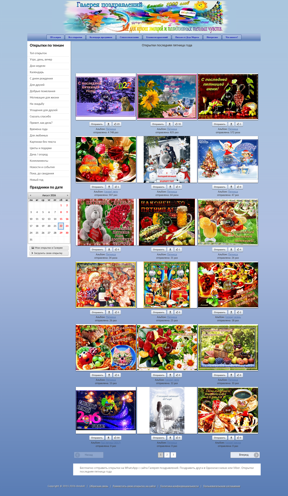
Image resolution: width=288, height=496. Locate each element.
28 (55, 233)
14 (55, 219)
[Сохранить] (108, 124)
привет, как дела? (41, 123)
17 (31, 226)
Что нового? (232, 37)
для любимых (39, 135)
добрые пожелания (42, 91)
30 (67, 233)
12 (43, 219)
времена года (39, 129)
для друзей (37, 85)
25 (37, 233)
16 (67, 219)
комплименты (39, 161)
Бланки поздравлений (157, 37)
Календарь (37, 72)
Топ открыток (38, 53)
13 (49, 219)
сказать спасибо (40, 116)
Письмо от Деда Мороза (187, 37)
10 (31, 219)
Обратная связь (99, 486)
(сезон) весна (233, 443)
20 (49, 226)
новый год (36, 180)
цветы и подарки (41, 148)
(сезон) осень (233, 317)
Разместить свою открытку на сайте (134, 486)
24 (31, 233)
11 (37, 219)
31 (31, 240)
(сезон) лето (111, 192)
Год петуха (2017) (110, 443)
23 (67, 226)
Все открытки (75, 37)
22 (61, 226)
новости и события (42, 167)
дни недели (37, 66)
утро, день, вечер (41, 59)
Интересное (212, 37)
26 (43, 233)
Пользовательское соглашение (221, 486)
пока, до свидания (42, 173)
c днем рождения (41, 78)
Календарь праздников (101, 37)
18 (37, 226)
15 (61, 219)
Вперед (243, 455)
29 (61, 233)
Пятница (111, 129)
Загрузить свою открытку (47, 253)
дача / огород (39, 154)
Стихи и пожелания (129, 37)
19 (43, 226)
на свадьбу (37, 104)
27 (49, 233)
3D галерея (55, 37)
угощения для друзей (44, 110)
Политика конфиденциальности (179, 486)
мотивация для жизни (44, 97)
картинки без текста (43, 142)
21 (55, 226)
